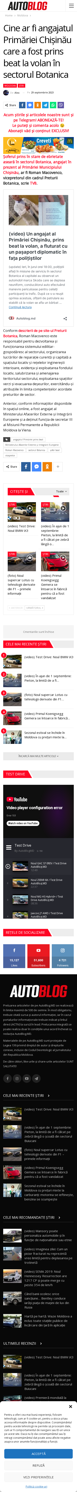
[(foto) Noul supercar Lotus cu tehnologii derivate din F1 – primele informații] (22, 561)
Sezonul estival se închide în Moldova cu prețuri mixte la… (45, 734)
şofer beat (55, 450)
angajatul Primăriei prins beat (28, 439)
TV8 (33, 183)
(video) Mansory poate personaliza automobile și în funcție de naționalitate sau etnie (48, 1235)
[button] (70, 1406)
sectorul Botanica (36, 450)
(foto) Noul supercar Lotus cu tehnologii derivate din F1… (45, 697)
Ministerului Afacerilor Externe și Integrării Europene (32, 444)
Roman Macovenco (14, 450)
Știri (21, 85)
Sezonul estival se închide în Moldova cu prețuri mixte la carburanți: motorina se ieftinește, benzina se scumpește (49, 1192)
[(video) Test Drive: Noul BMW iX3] (22, 512)
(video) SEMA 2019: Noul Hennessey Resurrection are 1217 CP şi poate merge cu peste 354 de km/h (45, 1278)
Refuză (38, 1465)
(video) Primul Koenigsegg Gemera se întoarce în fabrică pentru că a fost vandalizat (46, 1172)
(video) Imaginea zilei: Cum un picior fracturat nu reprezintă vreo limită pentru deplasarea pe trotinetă (48, 1256)
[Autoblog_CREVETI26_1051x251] (38, 145)
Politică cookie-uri (36, 1486)
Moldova (10, 85)
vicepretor (10, 455)
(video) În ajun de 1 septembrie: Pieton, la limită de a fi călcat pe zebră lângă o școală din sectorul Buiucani (48, 1134)
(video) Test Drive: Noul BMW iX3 (49, 657)
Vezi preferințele (38, 1477)
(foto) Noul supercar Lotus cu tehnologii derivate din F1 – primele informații (45, 1154)
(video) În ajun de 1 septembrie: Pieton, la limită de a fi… (47, 678)
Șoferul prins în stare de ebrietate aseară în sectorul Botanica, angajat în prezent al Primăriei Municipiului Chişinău (37, 164)
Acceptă (39, 1454)
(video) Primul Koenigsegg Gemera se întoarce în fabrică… (47, 715)
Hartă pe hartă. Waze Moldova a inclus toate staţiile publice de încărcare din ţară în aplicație (48, 1320)
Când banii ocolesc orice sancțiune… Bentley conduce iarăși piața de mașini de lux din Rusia (46, 1300)
